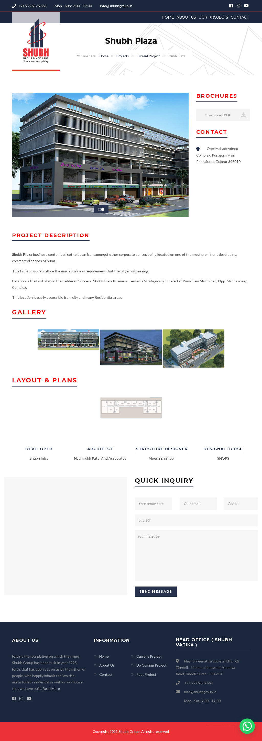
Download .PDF (217, 115)
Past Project (146, 674)
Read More (51, 688)
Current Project (148, 56)
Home (168, 17)
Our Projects (213, 17)
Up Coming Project (151, 665)
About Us (186, 17)
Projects (122, 56)
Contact (240, 17)
